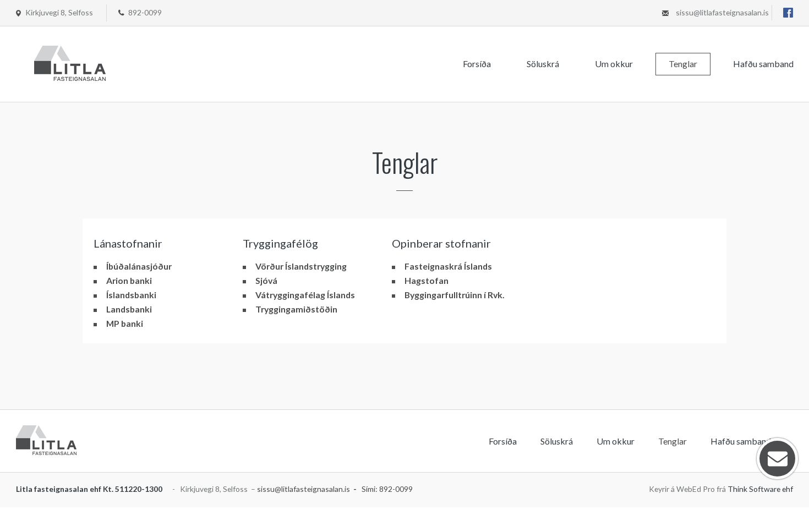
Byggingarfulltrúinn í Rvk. (454, 294)
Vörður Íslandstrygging (301, 266)
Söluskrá (543, 63)
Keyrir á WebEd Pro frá (721, 489)
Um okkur (614, 63)
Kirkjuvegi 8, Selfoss (59, 12)
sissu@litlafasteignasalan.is (722, 12)
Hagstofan (426, 280)
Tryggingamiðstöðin (296, 309)
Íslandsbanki (131, 294)
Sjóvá (266, 280)
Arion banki (129, 280)
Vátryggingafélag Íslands (305, 294)
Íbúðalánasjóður (139, 266)
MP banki (124, 323)
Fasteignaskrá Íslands (448, 266)
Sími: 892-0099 (387, 489)
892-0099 (145, 12)
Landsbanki (129, 309)
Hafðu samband (763, 63)
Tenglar (683, 63)
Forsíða (477, 63)
